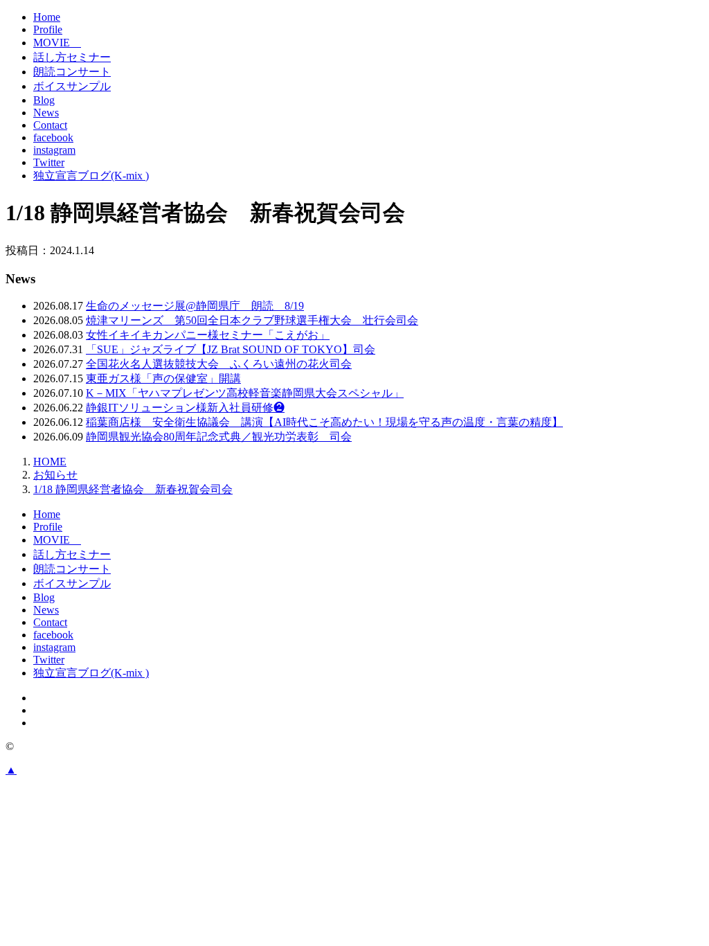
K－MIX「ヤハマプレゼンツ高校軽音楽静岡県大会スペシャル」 (245, 393)
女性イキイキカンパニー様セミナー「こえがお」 (208, 335)
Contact (50, 125)
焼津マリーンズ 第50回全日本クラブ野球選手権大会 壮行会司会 (252, 320)
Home (46, 17)
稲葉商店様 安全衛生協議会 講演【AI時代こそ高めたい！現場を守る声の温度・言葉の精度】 (324, 422)
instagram (54, 150)
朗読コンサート (72, 72)
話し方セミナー (72, 57)
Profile (47, 29)
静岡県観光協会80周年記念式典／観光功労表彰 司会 (219, 437)
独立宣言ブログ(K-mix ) (91, 175)
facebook (53, 137)
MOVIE (57, 42)
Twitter (48, 162)
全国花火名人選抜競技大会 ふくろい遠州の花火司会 (219, 364)
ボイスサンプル (72, 86)
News (46, 112)
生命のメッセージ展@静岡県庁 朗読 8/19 (195, 306)
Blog (44, 100)
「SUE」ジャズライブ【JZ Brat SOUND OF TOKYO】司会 (230, 349)
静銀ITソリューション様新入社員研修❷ (185, 407)
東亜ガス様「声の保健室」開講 (163, 378)
